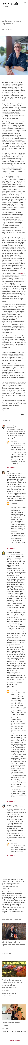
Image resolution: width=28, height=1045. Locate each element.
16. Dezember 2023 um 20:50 (15, 429)
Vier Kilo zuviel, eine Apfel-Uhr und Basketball (14, 943)
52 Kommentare (11, 994)
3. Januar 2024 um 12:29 (18, 692)
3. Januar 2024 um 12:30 (18, 845)
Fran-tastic (14, 441)
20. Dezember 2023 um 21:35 (15, 807)
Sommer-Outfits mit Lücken (11, 1023)
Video (21, 273)
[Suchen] (21, 3)
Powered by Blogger (14, 1040)
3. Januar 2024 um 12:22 (18, 505)
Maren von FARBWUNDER (13, 552)
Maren (9, 280)
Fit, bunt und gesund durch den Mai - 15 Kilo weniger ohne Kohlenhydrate (12, 984)
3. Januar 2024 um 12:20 (18, 443)
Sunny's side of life (12, 805)
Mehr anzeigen (6, 953)
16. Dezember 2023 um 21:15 (15, 473)
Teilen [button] (22, 414)
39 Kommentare (11, 951)
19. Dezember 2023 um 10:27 (15, 554)
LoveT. (8, 471)
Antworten (11, 468)
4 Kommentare (11, 1031)
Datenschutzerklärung (9, 10)
